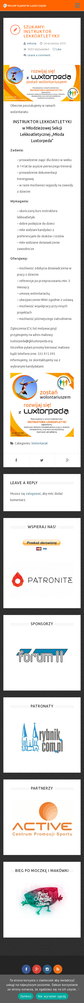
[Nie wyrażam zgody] (78, 989)
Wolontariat (39, 443)
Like (58, 49)
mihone (32, 43)
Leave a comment (39, 55)
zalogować (33, 493)
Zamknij (25, 996)
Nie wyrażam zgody (52, 996)
